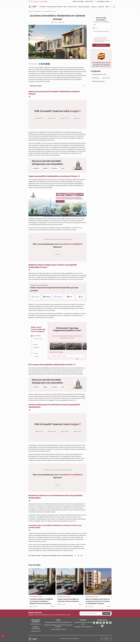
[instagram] (100, 622)
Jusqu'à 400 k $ (64, 118)
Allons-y (57, 254)
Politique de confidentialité (36, 627)
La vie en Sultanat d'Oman (58, 629)
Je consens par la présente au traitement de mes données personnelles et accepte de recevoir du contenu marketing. (102, 39)
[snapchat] (107, 622)
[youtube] (110, 622)
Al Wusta (55, 168)
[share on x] (46, 64)
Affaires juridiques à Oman (99, 74)
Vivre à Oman (106, 78)
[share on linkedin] (44, 64)
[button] (94, 28)
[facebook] (97, 622)
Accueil (30, 11)
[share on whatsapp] (39, 64)
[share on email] (49, 64)
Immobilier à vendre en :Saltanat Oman (83, 623)
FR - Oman (105, 638)
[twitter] (104, 622)
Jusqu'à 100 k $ (39, 118)
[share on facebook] (42, 64)
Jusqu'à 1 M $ (76, 118)
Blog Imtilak (37, 11)
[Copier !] (29, 97)
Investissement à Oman (49, 11)
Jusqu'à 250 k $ (51, 118)
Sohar (63, 168)
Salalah (46, 168)
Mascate (36, 168)
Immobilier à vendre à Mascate (83, 627)
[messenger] (102, 626)
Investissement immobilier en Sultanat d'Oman (58, 622)
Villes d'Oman (95, 78)
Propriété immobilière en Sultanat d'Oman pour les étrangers (58, 626)
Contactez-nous (35, 631)
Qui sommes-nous (35, 624)
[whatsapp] (94, 622)
